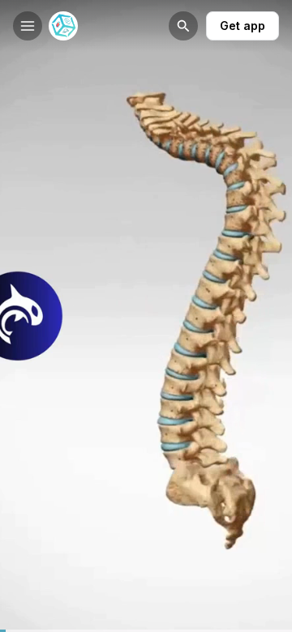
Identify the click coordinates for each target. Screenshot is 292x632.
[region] (146, 631)
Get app (242, 25)
